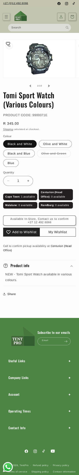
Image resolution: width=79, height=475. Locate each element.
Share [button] (11, 294)
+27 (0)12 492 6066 (15, 3)
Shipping (8, 129)
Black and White (20, 144)
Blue (11, 163)
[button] (6, 16)
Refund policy (41, 465)
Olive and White (55, 144)
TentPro (24, 465)
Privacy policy (61, 465)
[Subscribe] (65, 341)
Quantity (8, 172)
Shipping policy (40, 471)
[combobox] (39, 27)
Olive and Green (56, 154)
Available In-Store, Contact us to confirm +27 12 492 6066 (39, 220)
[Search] (67, 27)
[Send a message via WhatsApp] (8, 467)
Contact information (64, 471)
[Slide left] (30, 86)
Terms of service (17, 471)
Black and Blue (19, 153)
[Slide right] (49, 86)
